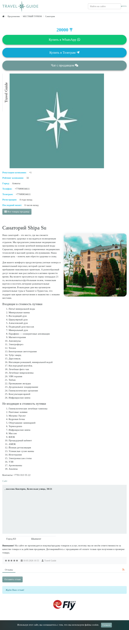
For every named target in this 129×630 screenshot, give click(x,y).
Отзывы (9, 569)
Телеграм (62, 52)
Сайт (4, 481)
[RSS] (123, 570)
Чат (62, 65)
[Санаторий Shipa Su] (95, 265)
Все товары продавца (18, 211)
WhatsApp (63, 40)
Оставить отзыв (12, 579)
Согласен (106, 625)
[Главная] (3, 16)
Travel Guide (50, 560)
